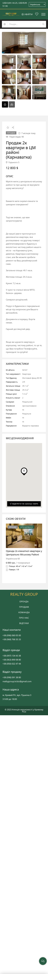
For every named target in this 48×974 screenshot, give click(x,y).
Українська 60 (13, 558)
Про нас (24, 617)
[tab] (5, 104)
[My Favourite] (36, 14)
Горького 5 (13, 162)
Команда (24, 612)
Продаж (24, 607)
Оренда (24, 601)
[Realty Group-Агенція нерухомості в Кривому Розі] (11, 14)
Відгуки (24, 623)
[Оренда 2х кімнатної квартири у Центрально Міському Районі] (24, 536)
